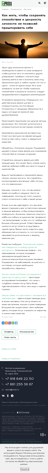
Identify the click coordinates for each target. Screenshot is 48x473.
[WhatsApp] (13, 323)
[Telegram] (16, 323)
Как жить (27, 9)
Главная (5, 9)
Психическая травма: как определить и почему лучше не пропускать (23, 247)
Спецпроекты (16, 9)
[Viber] (9, 323)
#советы (8, 331)
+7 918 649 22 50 (19, 379)
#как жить (10, 337)
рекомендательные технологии (13, 441)
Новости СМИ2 (9, 349)
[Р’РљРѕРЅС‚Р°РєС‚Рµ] (3, 323)
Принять (25, 469)
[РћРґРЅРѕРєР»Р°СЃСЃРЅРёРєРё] (6, 323)
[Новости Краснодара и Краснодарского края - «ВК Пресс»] (7, 3)
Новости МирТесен (11, 359)
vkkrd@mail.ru (12, 390)
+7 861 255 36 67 (19, 384)
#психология (26, 331)
